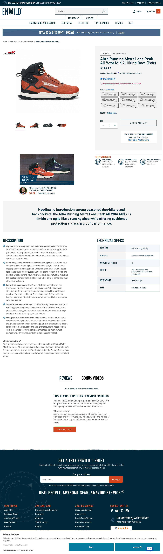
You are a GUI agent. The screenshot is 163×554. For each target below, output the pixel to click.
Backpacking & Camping (46, 510)
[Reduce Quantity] (103, 126)
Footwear (39, 514)
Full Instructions (97, 467)
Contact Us (80, 514)
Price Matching (82, 526)
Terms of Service (104, 485)
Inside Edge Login (83, 522)
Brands (38, 526)
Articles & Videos (153, 3)
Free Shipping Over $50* (49, 3)
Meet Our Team (11, 514)
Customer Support (83, 510)
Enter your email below (81, 474)
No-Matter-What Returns (138, 140)
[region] (81, 409)
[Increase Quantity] (115, 126)
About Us (8, 510)
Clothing (39, 518)
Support (140, 3)
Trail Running (41, 522)
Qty (101, 121)
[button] (20, 125)
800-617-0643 (128, 3)
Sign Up (116, 479)
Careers (7, 526)
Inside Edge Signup (83, 518)
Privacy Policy (90, 485)
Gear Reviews (10, 522)
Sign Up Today (65, 429)
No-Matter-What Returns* (21, 3)
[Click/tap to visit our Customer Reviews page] (121, 529)
